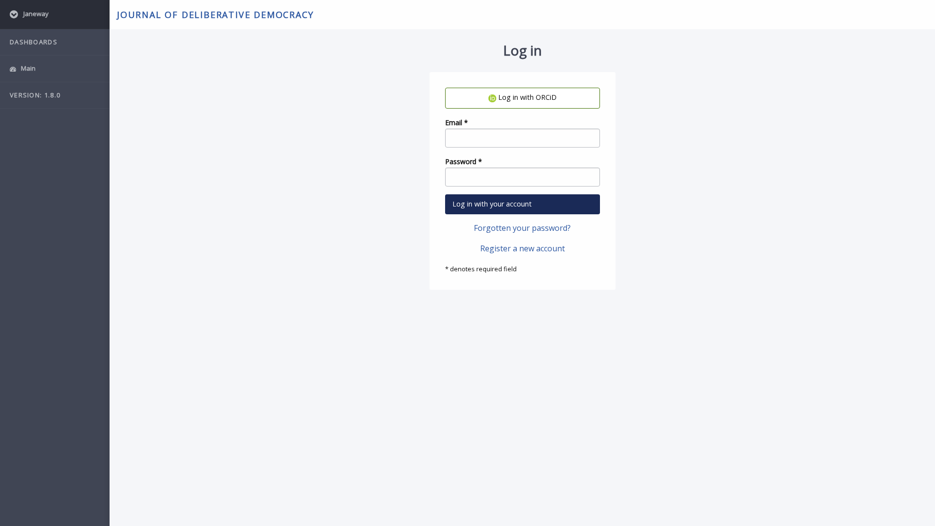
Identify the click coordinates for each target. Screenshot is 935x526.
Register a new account (522, 248)
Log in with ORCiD (526, 97)
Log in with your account (492, 203)
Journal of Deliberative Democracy (215, 14)
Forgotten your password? (522, 228)
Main (27, 68)
